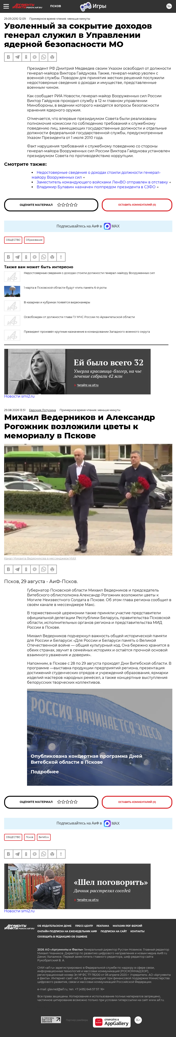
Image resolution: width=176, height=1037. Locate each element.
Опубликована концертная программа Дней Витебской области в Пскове (86, 759)
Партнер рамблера (77, 1020)
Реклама (102, 925)
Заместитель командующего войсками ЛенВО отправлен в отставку (102, 182)
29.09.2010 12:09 (15, 18)
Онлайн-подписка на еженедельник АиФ (67, 931)
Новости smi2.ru (19, 396)
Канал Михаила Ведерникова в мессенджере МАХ (40, 558)
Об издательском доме (54, 925)
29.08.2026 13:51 (14, 410)
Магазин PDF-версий (127, 925)
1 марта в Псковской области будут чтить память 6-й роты (65, 287)
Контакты (137, 931)
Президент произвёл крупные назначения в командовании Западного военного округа (87, 331)
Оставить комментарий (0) (137, 204)
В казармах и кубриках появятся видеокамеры (57, 302)
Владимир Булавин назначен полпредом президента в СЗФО (96, 187)
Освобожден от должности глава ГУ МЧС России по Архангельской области (79, 317)
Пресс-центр (84, 925)
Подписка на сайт (114, 931)
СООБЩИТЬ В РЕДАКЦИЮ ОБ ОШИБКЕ (62, 936)
